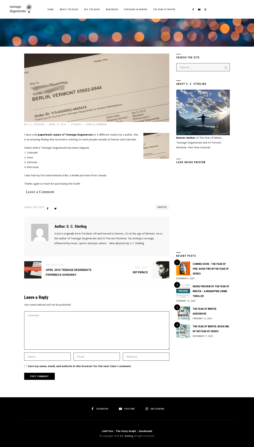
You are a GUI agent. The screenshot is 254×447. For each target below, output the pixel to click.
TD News (76, 124)
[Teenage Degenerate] (20, 8)
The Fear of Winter (164, 9)
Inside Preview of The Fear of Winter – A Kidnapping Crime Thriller (211, 291)
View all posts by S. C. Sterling (126, 243)
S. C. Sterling (36, 124)
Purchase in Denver (135, 9)
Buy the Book (92, 9)
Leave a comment (96, 124)
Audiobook (112, 9)
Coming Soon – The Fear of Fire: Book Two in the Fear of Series (211, 268)
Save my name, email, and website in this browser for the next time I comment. (79, 366)
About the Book (69, 9)
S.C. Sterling (126, 436)
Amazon (162, 207)
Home (51, 9)
